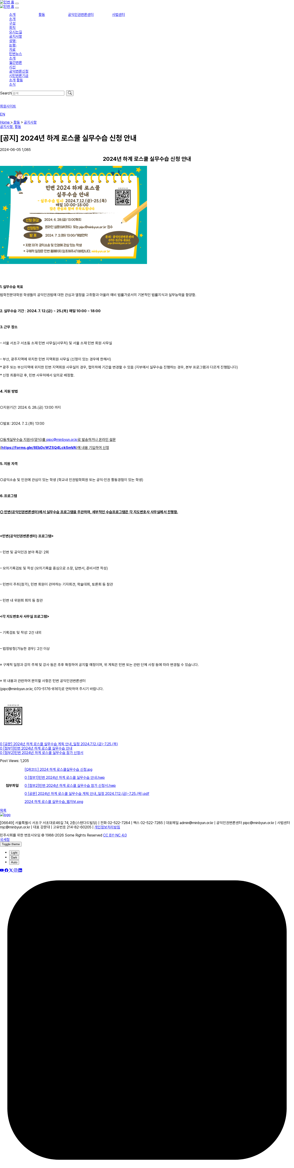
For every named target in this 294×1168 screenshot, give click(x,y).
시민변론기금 (18, 76)
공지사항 (15, 36)
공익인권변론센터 (81, 14)
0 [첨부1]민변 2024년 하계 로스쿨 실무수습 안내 (36, 748)
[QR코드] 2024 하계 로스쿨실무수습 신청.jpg (58, 769)
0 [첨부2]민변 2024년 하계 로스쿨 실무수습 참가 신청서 (41, 753)
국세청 (5, 839)
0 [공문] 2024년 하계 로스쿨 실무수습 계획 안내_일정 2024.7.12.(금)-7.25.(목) (59, 744)
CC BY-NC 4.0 (115, 835)
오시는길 (15, 32)
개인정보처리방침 (107, 827)
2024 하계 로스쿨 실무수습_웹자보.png (54, 801)
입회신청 (6, 98)
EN (2, 114)
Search (6, 93)
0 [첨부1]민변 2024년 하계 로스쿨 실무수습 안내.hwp (65, 777)
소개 (12, 14)
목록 (3, 810)
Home (5, 122)
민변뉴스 (15, 54)
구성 (12, 23)
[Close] (17, 8)
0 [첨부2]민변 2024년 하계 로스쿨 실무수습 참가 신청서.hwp (70, 785)
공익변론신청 (18, 71)
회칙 (12, 28)
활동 (42, 14)
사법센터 (118, 14)
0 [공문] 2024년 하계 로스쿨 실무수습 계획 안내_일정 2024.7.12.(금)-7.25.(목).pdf (87, 793)
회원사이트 (8, 106)
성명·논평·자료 (13, 45)
